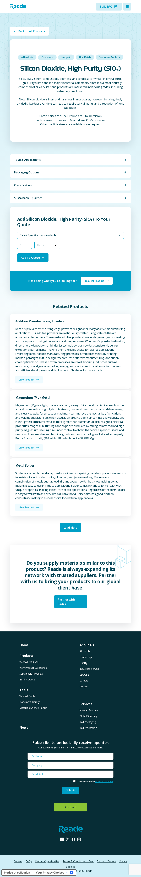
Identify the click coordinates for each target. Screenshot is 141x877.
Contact (84, 686)
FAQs (29, 861)
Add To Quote (30, 258)
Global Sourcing (88, 716)
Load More (70, 527)
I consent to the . (95, 781)
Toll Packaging (88, 722)
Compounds (47, 57)
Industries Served (89, 668)
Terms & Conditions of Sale (78, 861)
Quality (83, 663)
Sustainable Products (109, 57)
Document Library (29, 702)
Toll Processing (88, 727)
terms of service (104, 781)
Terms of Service (106, 861)
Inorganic (66, 57)
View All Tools (27, 696)
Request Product (94, 280)
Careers (84, 680)
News (23, 727)
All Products (27, 57)
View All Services (89, 710)
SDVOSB (84, 674)
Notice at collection (17, 872)
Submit (70, 790)
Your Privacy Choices (50, 872)
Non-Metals (85, 57)
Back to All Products (31, 31)
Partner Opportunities (47, 861)
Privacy (123, 861)
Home (24, 645)
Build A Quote (27, 679)
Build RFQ (106, 6)
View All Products (29, 662)
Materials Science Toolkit (33, 707)
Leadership (86, 657)
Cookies (70, 866)
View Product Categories (33, 667)
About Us (85, 651)
